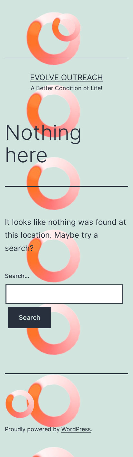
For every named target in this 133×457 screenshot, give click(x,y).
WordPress (76, 429)
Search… (17, 275)
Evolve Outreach (66, 77)
